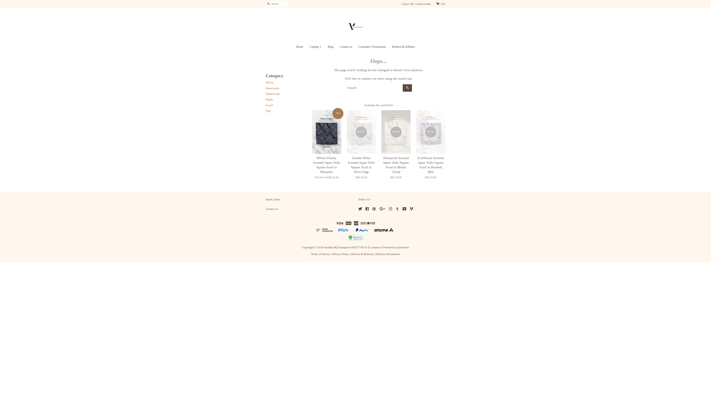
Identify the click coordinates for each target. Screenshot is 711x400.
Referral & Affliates (403, 46)
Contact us (346, 46)
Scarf (269, 105)
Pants (269, 99)
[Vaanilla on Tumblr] (397, 209)
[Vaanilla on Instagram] (390, 209)
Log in (405, 4)
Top (268, 111)
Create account (423, 4)
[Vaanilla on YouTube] (404, 209)
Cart (443, 4)
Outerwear (273, 94)
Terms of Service (321, 254)
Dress (269, 82)
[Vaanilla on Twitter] (360, 209)
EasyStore (403, 247)
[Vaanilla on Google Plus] (382, 209)
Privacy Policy (341, 254)
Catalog (314, 46)
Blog (330, 46)
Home (299, 46)
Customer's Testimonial (372, 46)
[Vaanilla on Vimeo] (411, 209)
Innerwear (272, 88)
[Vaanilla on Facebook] (367, 209)
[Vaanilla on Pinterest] (374, 209)
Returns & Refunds (362, 254)
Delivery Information (387, 254)
